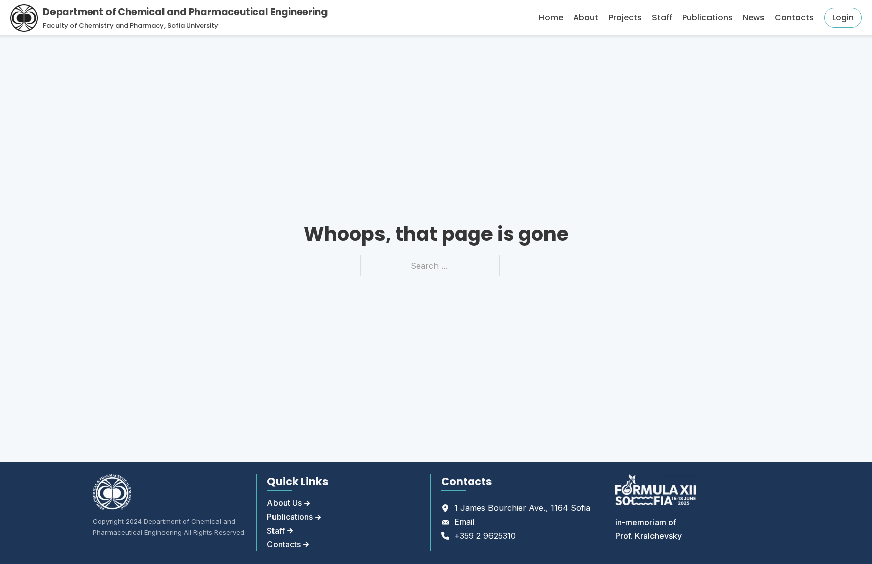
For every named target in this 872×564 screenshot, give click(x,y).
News (754, 17)
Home (551, 17)
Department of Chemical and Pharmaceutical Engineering (185, 12)
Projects (625, 17)
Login (843, 17)
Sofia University (193, 25)
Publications (707, 17)
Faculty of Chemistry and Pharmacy (103, 25)
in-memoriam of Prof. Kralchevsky (648, 529)
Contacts (794, 17)
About (585, 17)
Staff (662, 17)
